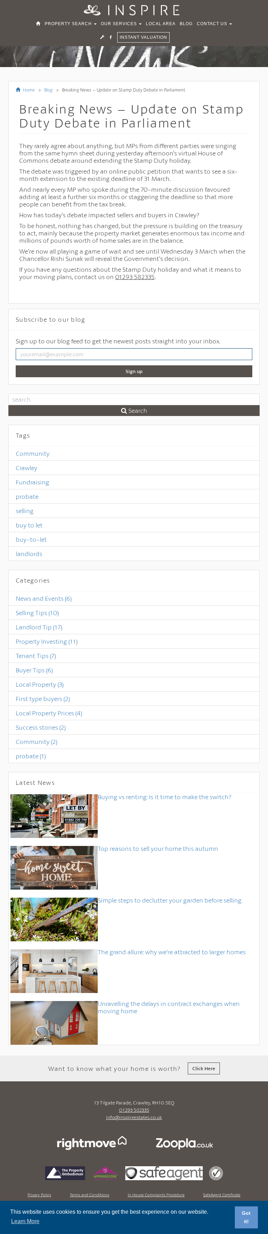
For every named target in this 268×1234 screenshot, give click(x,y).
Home (28, 90)
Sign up (134, 371)
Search (137, 410)
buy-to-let (31, 539)
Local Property (40, 684)
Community (33, 453)
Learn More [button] (25, 1221)
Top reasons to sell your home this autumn (158, 848)
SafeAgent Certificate (221, 1194)
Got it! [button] (246, 1217)
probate (27, 496)
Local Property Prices (49, 713)
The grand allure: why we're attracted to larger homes (172, 952)
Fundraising (32, 482)
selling (25, 510)
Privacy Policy (39, 1194)
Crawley (26, 467)
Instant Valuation (143, 37)
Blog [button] (186, 24)
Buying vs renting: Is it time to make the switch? (164, 797)
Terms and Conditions (89, 1194)
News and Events (44, 598)
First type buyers (43, 698)
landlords (29, 553)
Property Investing (46, 641)
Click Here (203, 1068)
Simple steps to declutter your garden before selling (169, 900)
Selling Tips (37, 612)
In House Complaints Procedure (156, 1194)
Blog (48, 90)
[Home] (38, 24)
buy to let (29, 525)
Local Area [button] (161, 24)
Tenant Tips (36, 655)
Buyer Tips (34, 670)
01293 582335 (134, 1110)
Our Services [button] (119, 24)
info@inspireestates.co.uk (134, 1117)
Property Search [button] (69, 24)
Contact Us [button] (213, 24)
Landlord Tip (39, 627)
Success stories (41, 727)
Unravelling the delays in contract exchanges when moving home (169, 1007)
